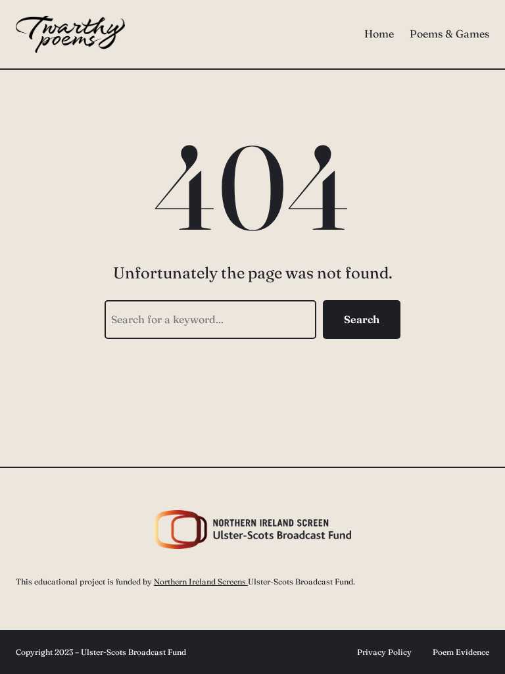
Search (361, 319)
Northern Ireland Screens (201, 581)
